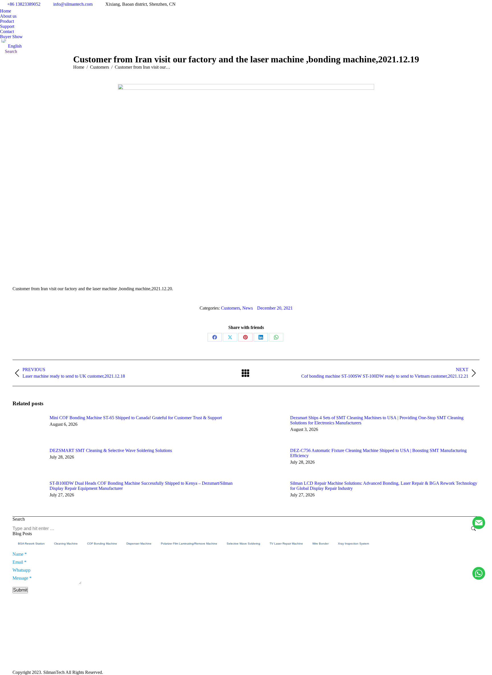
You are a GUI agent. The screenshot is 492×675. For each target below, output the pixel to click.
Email (19, 562)
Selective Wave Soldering (243, 543)
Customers (230, 308)
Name (20, 554)
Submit (20, 590)
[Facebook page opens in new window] (336, 650)
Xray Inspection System (353, 543)
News (247, 308)
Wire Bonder (320, 543)
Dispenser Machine (138, 543)
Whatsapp (21, 570)
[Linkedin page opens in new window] (353, 650)
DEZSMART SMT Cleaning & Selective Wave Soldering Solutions (111, 450)
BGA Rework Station (31, 543)
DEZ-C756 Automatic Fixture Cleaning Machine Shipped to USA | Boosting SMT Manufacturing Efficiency (378, 453)
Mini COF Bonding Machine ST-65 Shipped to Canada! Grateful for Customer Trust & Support (136, 417)
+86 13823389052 (23, 4)
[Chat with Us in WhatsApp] (478, 574)
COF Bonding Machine (102, 543)
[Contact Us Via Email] (478, 523)
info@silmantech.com (73, 4)
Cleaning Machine (66, 543)
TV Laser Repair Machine (286, 543)
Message (22, 578)
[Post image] (28, 428)
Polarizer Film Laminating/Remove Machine (189, 543)
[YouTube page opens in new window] (345, 650)
